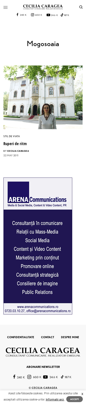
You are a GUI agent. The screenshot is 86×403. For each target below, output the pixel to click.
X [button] (82, 394)
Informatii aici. (55, 399)
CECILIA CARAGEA (18, 150)
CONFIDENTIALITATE (20, 337)
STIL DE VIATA (11, 136)
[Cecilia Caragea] (43, 7)
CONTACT (47, 337)
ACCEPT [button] (74, 399)
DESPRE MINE (70, 337)
